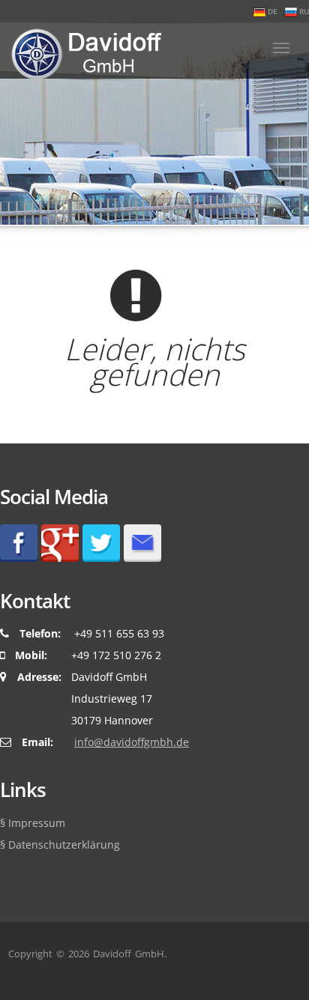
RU (303, 11)
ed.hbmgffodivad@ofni (131, 742)
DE (272, 11)
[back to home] (81, 50)
